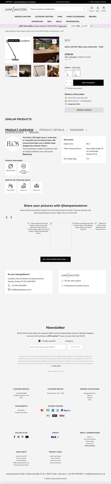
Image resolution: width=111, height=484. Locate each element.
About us (90, 437)
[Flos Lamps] (76, 40)
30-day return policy (21, 412)
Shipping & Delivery (90, 393)
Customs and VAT (21, 456)
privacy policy (56, 365)
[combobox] (58, 8)
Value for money (55, 460)
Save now (62, 26)
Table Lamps (30, 31)
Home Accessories (55, 463)
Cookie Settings (21, 460)
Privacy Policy (90, 441)
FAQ (21, 397)
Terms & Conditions (90, 439)
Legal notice (90, 443)
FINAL (79, 26)
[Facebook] (14, 437)
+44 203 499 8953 (19, 285)
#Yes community (21, 458)
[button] (11, 71)
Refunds (89, 397)
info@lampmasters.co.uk (21, 289)
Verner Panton (55, 458)
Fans (60, 16)
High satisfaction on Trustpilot (24, 2)
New (49, 21)
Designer (77, 130)
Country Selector (90, 445)
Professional (73, 21)
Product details (51, 130)
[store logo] (16, 9)
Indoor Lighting (21, 31)
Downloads (14, 132)
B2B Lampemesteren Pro (21, 463)
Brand (34, 132)
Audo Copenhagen (55, 456)
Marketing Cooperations (21, 465)
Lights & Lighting (10, 31)
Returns (89, 395)
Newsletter (21, 410)
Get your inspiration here (54, 259)
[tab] (21, 130)
